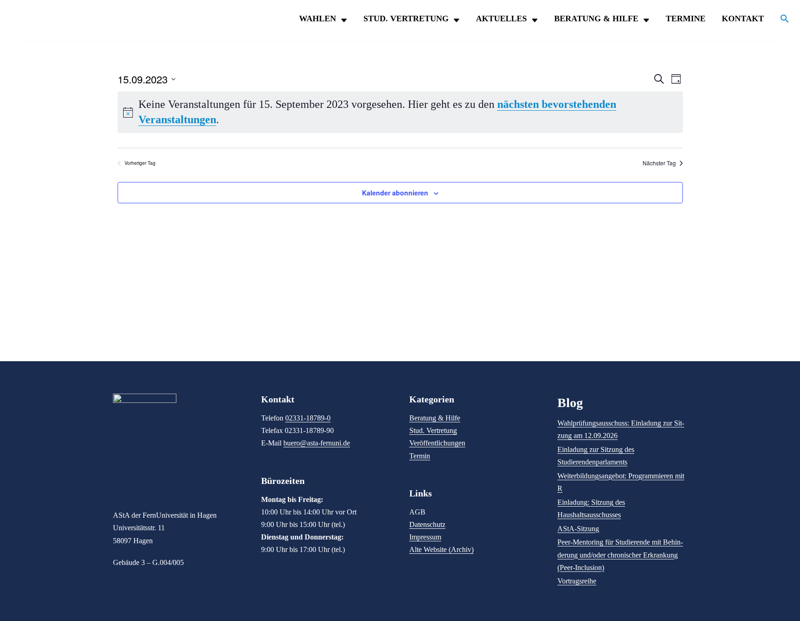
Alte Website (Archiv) (441, 549)
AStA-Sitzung (578, 529)
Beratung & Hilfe (596, 18)
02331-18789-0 (308, 418)
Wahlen (317, 18)
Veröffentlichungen (437, 443)
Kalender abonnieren (395, 192)
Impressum (425, 537)
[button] (780, 21)
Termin (419, 456)
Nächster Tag (659, 163)
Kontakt (743, 18)
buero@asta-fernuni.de (316, 443)
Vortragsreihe (576, 581)
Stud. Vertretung (406, 18)
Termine (686, 18)
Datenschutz (427, 524)
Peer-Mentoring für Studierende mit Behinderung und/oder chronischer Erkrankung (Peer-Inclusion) (620, 554)
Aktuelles (501, 18)
